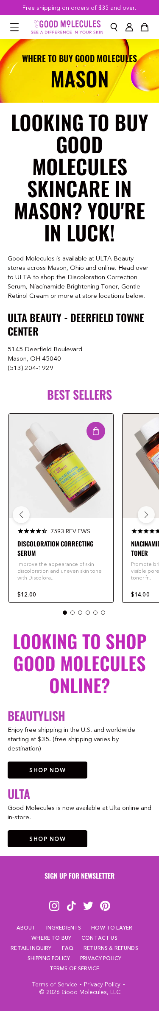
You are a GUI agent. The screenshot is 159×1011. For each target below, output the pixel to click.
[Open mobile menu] (14, 27)
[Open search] (114, 27)
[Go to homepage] (67, 27)
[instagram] (54, 906)
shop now (47, 770)
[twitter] (88, 906)
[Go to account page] (129, 27)
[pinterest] (105, 906)
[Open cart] (144, 27)
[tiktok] (71, 906)
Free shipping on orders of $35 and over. (79, 7)
